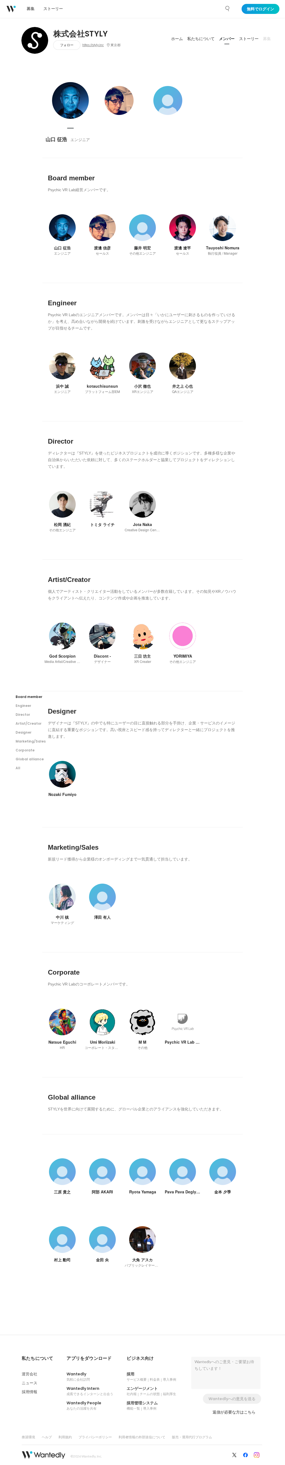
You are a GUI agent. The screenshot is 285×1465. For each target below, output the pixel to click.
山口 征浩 (56, 139)
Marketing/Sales (31, 741)
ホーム (177, 38)
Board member (29, 696)
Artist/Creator (28, 723)
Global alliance (30, 759)
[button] (37, 1358)
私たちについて (201, 38)
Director (23, 714)
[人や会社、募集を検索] (227, 8)
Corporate (25, 750)
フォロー (66, 45)
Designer (23, 732)
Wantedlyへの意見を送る (231, 1399)
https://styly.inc (93, 45)
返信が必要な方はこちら (234, 1412)
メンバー (227, 38)
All (18, 768)
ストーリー (249, 38)
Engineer (23, 705)
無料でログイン (260, 9)
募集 (267, 38)
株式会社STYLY (80, 34)
